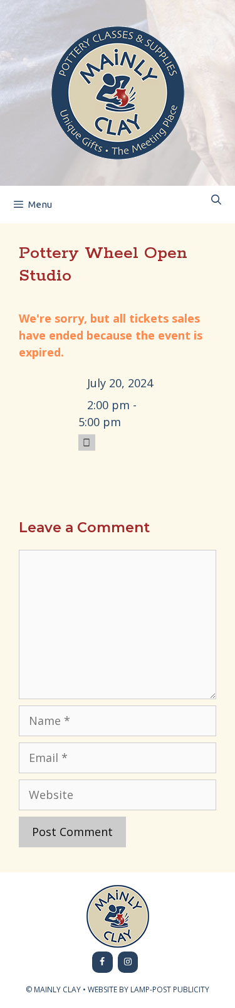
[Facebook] (102, 962)
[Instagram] (128, 962)
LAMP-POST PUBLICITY (169, 989)
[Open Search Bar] (216, 200)
